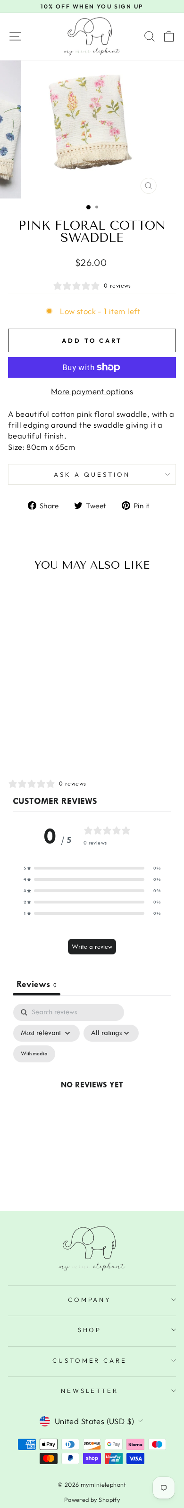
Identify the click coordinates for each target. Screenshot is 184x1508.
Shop (90, 1330)
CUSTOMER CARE (89, 1360)
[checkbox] (34, 1053)
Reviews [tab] (37, 984)
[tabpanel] (92, 1095)
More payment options (92, 391)
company (90, 1299)
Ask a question (92, 474)
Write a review (92, 946)
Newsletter (90, 1390)
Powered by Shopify (92, 1499)
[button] (92, 868)
